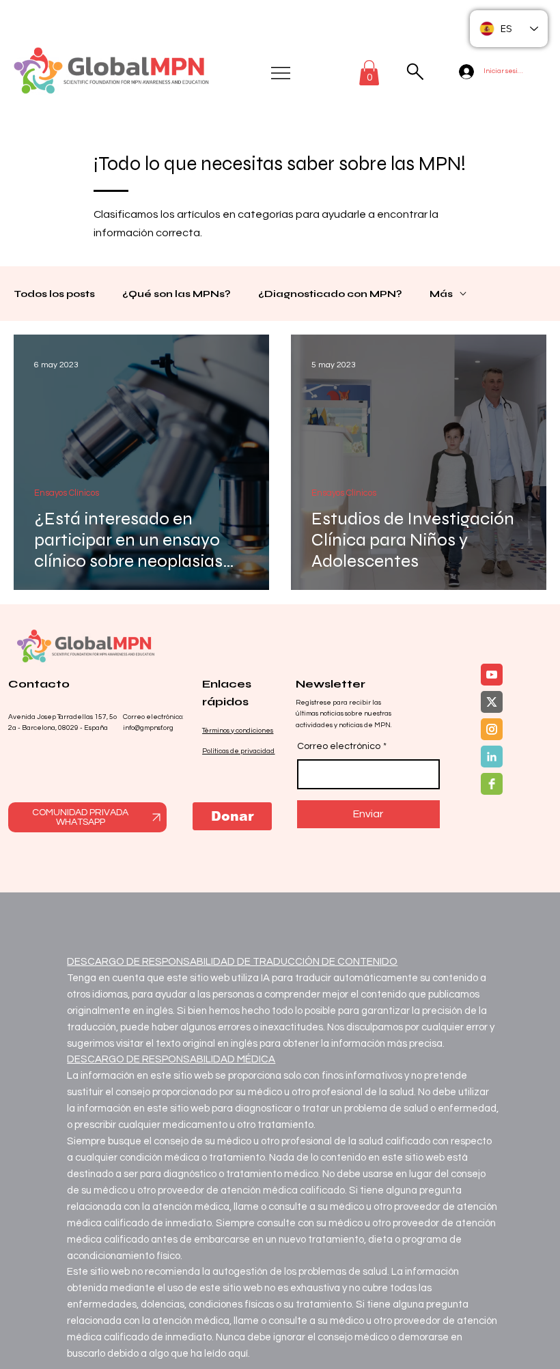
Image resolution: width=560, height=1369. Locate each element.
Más (441, 294)
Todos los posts (54, 294)
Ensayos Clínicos (66, 493)
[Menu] (281, 73)
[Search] (415, 72)
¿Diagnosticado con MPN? (330, 294)
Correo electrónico (342, 746)
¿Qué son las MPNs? (176, 294)
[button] (369, 72)
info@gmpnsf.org (148, 727)
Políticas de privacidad (238, 751)
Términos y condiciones (237, 730)
